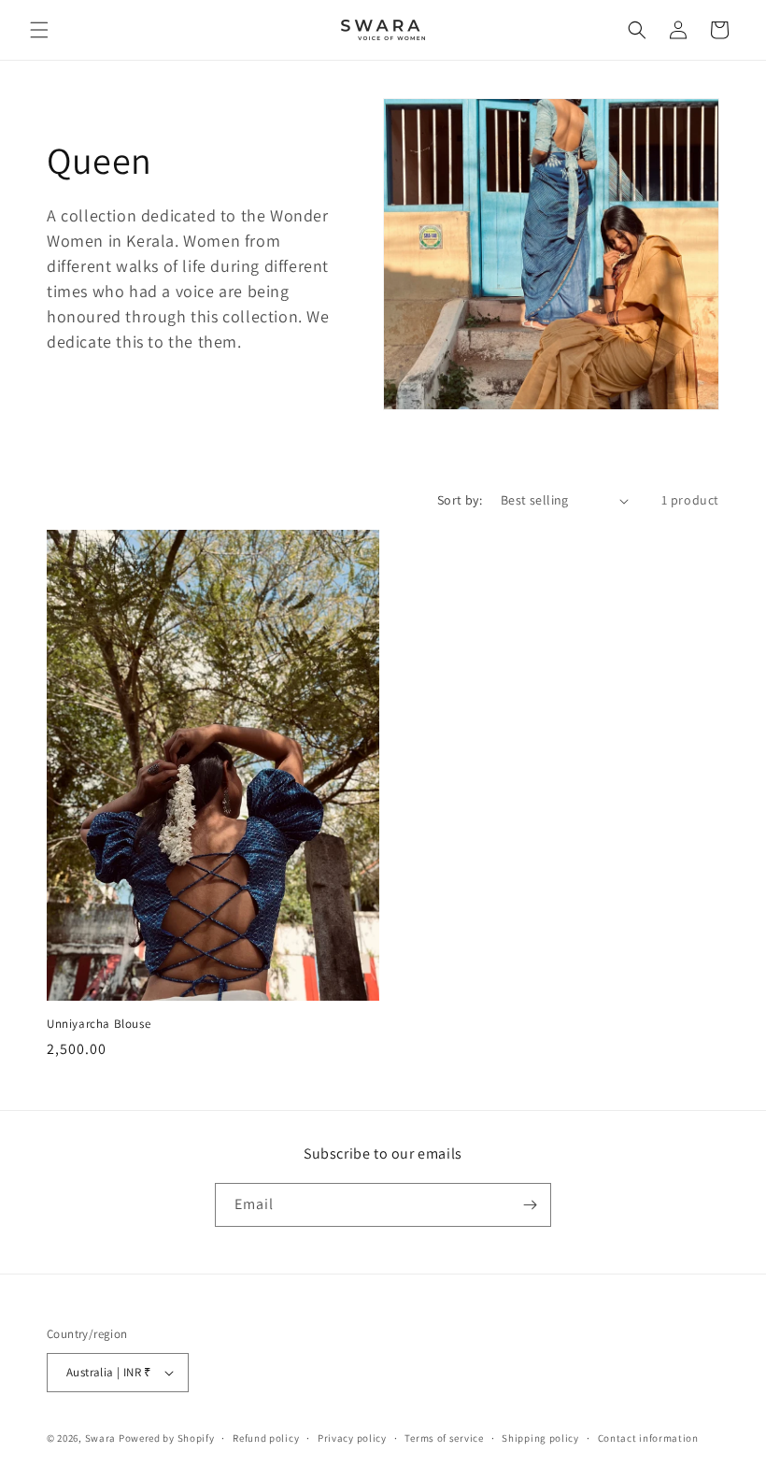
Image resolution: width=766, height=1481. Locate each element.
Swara (101, 1438)
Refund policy (266, 1438)
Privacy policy (352, 1438)
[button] (39, 29)
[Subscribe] (529, 1205)
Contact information (648, 1438)
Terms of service (443, 1438)
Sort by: (459, 499)
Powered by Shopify (167, 1438)
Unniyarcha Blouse (98, 1024)
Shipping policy (540, 1438)
